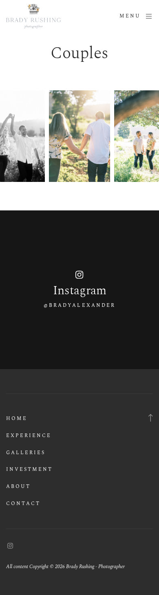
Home (16, 418)
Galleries (25, 453)
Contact (23, 504)
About (18, 486)
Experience (28, 436)
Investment (29, 469)
